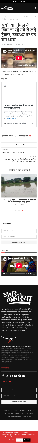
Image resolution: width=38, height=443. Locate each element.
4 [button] (19, 210)
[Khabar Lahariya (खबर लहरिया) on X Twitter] (7, 376)
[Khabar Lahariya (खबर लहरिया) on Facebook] (3, 376)
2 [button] (16, 210)
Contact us (30, 410)
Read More (12, 440)
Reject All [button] (26, 440)
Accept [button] (19, 440)
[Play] (4, 274)
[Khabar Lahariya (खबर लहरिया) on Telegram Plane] (19, 376)
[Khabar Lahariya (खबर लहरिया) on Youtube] (15, 376)
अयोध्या (13, 17)
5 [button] (21, 210)
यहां (29, 136)
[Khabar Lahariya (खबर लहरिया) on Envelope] (23, 376)
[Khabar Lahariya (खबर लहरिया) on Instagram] (11, 376)
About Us (7, 410)
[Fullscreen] (34, 274)
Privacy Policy (20, 413)
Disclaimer (30, 413)
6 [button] (22, 210)
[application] (19, 266)
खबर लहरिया (4, 17)
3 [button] (18, 210)
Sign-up (22, 410)
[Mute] (31, 274)
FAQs (15, 410)
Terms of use (8, 413)
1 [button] (15, 210)
